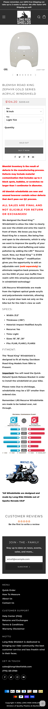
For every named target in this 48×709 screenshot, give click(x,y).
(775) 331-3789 (9, 671)
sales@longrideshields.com (17, 666)
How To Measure (11, 594)
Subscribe (23, 567)
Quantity (9, 127)
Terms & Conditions (12, 624)
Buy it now (24, 150)
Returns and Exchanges (15, 620)
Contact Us (8, 603)
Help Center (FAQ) (12, 616)
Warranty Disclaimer (13, 629)
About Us (7, 598)
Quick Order (8, 590)
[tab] (17, 75)
